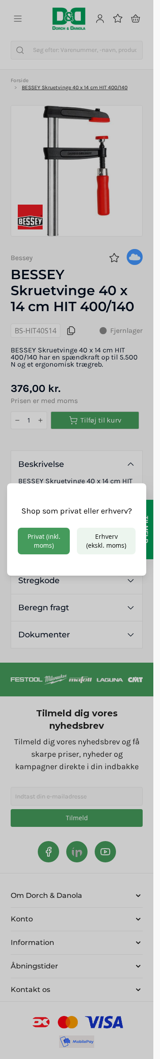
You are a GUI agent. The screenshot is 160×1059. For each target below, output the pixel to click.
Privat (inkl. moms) (44, 540)
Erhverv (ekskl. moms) (106, 540)
